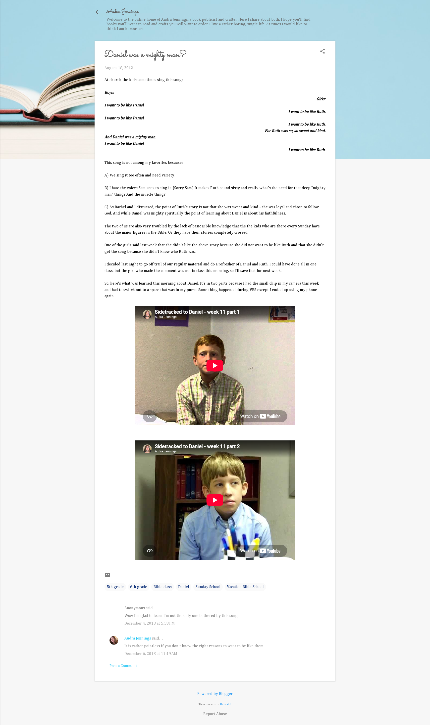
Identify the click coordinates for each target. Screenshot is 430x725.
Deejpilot (225, 704)
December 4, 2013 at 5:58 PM (149, 624)
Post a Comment (123, 666)
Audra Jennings (122, 11)
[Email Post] (107, 577)
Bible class (163, 587)
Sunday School (208, 587)
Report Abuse (215, 714)
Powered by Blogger (215, 694)
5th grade (115, 587)
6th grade (138, 587)
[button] (322, 51)
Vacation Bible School (245, 587)
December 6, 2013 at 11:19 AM (150, 654)
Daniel (183, 587)
